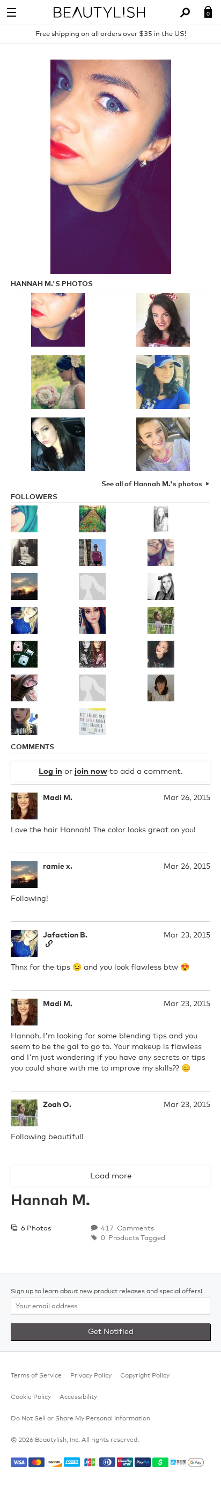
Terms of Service (36, 1376)
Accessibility (78, 1397)
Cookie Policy (31, 1397)
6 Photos (35, 1228)
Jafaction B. (65, 935)
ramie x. (57, 866)
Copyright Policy (145, 1376)
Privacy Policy (91, 1376)
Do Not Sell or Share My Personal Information (80, 1419)
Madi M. (57, 798)
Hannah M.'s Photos (52, 284)
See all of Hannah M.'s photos (151, 484)
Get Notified (111, 1332)
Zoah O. (57, 1105)
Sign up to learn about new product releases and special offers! (106, 1291)
